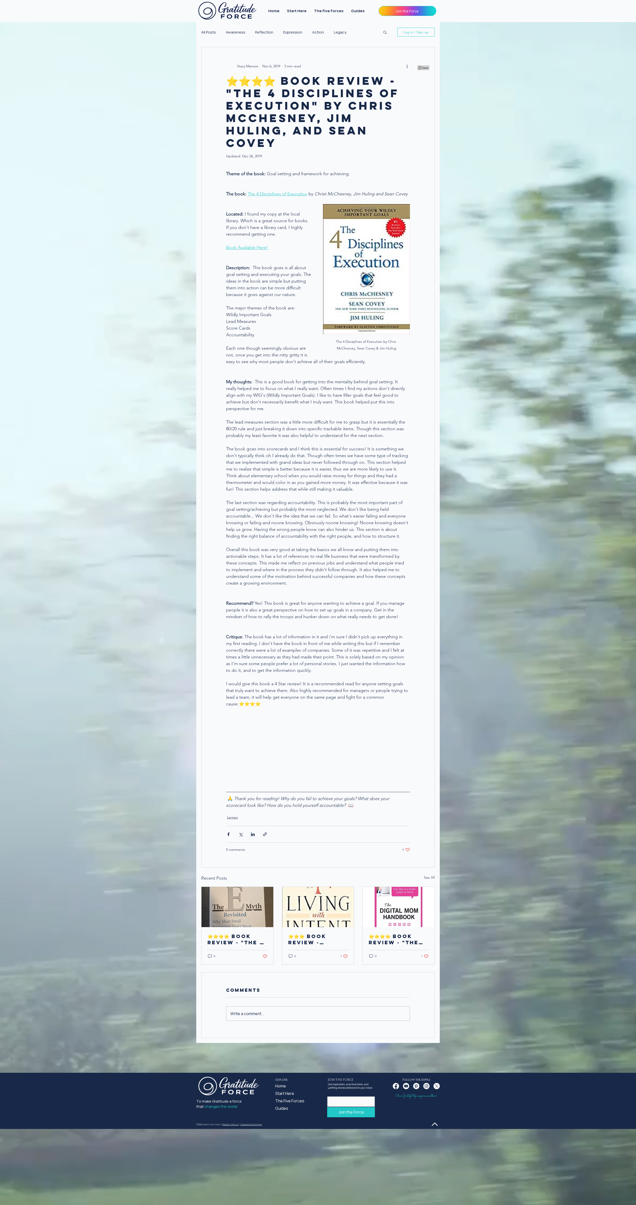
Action (318, 32)
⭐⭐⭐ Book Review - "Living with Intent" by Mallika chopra (311, 939)
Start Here (284, 1093)
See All (429, 877)
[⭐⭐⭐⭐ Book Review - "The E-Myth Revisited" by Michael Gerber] (237, 907)
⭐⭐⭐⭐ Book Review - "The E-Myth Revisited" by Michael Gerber (237, 939)
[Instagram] (426, 1086)
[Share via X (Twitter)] (240, 834)
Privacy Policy (230, 1124)
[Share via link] (265, 834)
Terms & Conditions (251, 1124)
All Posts (208, 32)
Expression (292, 32)
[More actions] (407, 66)
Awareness (235, 32)
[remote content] (318, 744)
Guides (281, 1108)
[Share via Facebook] (228, 834)
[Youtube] (406, 1086)
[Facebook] (396, 1086)
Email (331, 1092)
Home (280, 1086)
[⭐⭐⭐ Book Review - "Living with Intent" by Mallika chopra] (318, 907)
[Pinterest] (416, 1086)
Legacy (340, 32)
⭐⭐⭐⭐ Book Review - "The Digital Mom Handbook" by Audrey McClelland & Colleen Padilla (395, 939)
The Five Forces (287, 1101)
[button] (407, 11)
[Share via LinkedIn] (252, 834)
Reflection (264, 32)
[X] (437, 1086)
